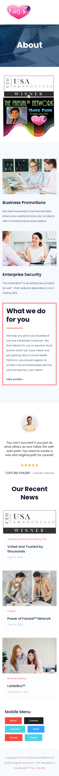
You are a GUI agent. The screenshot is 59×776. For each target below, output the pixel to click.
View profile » (14, 379)
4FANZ (36, 729)
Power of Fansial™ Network (29, 618)
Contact (33, 720)
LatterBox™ (16, 686)
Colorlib (40, 768)
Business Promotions (24, 202)
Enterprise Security (21, 274)
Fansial (13, 737)
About (13, 720)
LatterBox (15, 729)
